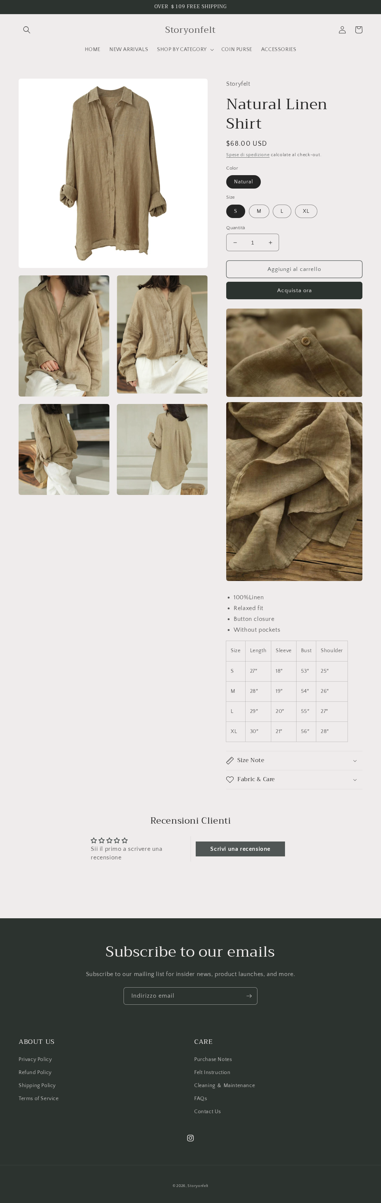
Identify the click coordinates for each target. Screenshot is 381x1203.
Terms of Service (39, 1099)
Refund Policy (35, 1073)
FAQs (200, 1099)
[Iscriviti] (249, 996)
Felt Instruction (212, 1073)
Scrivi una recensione (240, 849)
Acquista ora (294, 290)
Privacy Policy (35, 1060)
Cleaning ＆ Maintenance (224, 1086)
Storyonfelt (198, 1186)
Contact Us (207, 1112)
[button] (27, 30)
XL (306, 211)
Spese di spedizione (247, 154)
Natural (243, 182)
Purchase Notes (213, 1060)
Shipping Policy (37, 1086)
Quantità (235, 227)
